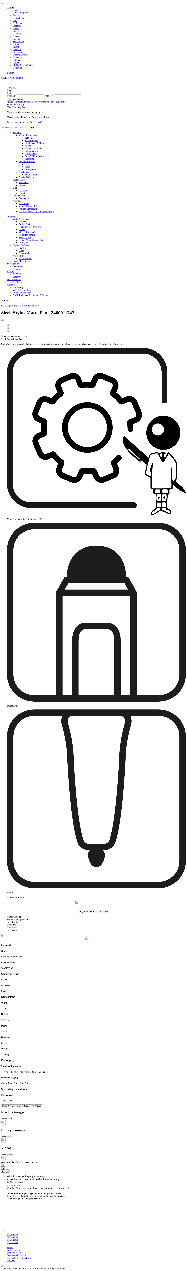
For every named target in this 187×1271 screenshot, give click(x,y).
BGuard (22, 185)
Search (33, 127)
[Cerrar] (2, 1230)
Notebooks (24, 172)
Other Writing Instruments (37, 156)
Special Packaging (27, 177)
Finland (16, 39)
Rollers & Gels (31, 140)
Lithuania (17, 57)
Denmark (17, 49)
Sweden (10, 7)
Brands (10, 271)
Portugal (17, 26)
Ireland (16, 31)
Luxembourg (19, 52)
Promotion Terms (15, 1252)
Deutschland (18, 18)
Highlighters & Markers (35, 143)
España (16, 10)
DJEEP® (23, 190)
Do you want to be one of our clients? (49, 101)
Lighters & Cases (27, 161)
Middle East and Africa (23, 65)
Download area (14, 279)
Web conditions (14, 1250)
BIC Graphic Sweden (11, 305)
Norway (16, 44)
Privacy (10, 1247)
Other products (31, 169)
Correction (29, 159)
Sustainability (19, 180)
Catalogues (24, 198)
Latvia (16, 62)
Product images (9, 1106)
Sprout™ (23, 193)
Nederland (17, 23)
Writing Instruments (28, 135)
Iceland (16, 36)
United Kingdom (20, 12)
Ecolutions (23, 182)
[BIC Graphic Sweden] (12, 78)
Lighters (28, 164)
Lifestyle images (25, 1106)
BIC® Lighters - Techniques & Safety (36, 211)
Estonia (16, 60)
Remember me (16, 99)
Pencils (28, 145)
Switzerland (18, 41)
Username (11, 95)
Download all (7, 1119)
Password (49, 95)
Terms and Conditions (17, 1255)
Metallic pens (31, 153)
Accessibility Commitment (19, 1258)
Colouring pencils (33, 151)
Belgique (17, 33)
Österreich (17, 68)
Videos (38, 1106)
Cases (27, 166)
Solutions (17, 132)
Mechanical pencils (33, 148)
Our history (24, 203)
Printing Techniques (28, 209)
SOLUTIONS (30, 305)
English (10, 73)
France (16, 15)
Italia (15, 20)
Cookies (11, 1260)
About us (17, 201)
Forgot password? (22, 101)
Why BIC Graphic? (28, 206)
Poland (16, 47)
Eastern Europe (20, 54)
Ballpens (29, 138)
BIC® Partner (31, 174)
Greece (16, 28)
